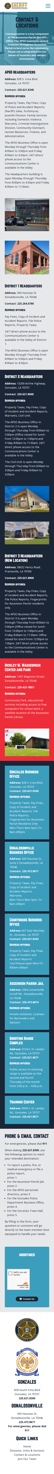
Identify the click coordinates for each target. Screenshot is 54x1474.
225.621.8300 (30, 1150)
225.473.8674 (30, 1002)
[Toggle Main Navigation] (48, 6)
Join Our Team (27, 1459)
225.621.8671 (30, 1057)
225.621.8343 (30, 939)
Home (27, 1446)
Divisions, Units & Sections (27, 1450)
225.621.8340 (25, 90)
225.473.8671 (30, 871)
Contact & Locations (27, 1454)
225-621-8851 (25, 687)
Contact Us (28, 1299)
